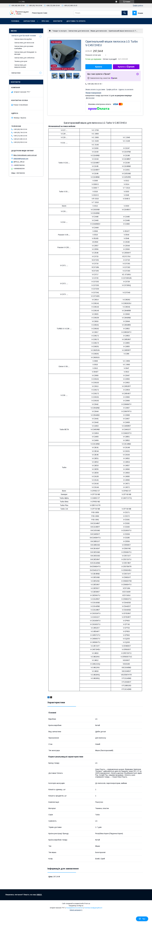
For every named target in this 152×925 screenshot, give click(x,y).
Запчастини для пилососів (78, 31)
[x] (51, 698)
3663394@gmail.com (21, 158)
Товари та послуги (59, 31)
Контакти (57, 21)
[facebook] (49, 698)
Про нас (45, 21)
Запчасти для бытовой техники (23, 36)
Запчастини (29, 21)
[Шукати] (125, 13)
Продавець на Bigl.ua (76, 905)
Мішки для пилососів (99, 31)
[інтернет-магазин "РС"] (19, 15)
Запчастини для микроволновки (20, 66)
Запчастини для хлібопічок (24, 58)
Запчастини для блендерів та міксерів (25, 53)
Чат (143, 919)
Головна (15, 21)
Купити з (122, 67)
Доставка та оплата (75, 21)
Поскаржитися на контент (74, 908)
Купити (98, 67)
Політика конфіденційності (93, 908)
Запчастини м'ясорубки (23, 39)
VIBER (39, 895)
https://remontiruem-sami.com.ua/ (25, 155)
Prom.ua (87, 903)
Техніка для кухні (20, 61)
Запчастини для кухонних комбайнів (23, 47)
